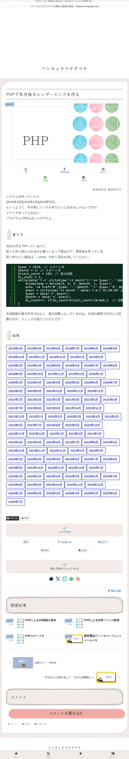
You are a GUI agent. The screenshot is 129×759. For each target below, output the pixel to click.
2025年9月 (34, 484)
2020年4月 (53, 382)
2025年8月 (15, 484)
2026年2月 (34, 493)
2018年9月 (110, 348)
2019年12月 (77, 374)
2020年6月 (91, 382)
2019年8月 (110, 365)
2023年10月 (16, 450)
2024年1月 (77, 450)
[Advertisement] (64, 35)
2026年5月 (91, 493)
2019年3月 (15, 365)
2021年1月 (15, 399)
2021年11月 (94, 408)
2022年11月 (16, 433)
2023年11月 (37, 450)
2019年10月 (35, 374)
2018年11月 (37, 357)
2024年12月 (77, 467)
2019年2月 (96, 357)
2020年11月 (75, 391)
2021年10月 (73, 408)
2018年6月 (53, 348)
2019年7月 (91, 365)
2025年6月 (91, 476)
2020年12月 (95, 391)
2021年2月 (34, 399)
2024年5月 (53, 459)
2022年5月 (112, 416)
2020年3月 (34, 382)
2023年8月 (91, 442)
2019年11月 (56, 374)
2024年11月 (56, 467)
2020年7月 (110, 382)
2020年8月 (15, 391)
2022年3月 (74, 416)
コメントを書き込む (66, 713)
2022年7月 (34, 425)
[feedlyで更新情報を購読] (71, 578)
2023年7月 (72, 442)
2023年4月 (15, 442)
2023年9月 (110, 442)
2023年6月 (53, 442)
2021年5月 (91, 399)
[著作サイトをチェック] (51, 578)
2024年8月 (110, 459)
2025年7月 (110, 476)
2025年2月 (15, 476)
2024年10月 (35, 467)
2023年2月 (76, 433)
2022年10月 (92, 425)
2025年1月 (96, 467)
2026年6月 (110, 493)
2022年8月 (53, 425)
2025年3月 (34, 476)
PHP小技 (14, 518)
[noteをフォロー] (64, 578)
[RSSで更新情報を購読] (78, 578)
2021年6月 (110, 399)
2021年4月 (72, 399)
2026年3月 (53, 493)
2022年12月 (37, 433)
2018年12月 (58, 357)
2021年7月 (15, 408)
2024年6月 (72, 459)
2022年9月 (72, 425)
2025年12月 (95, 484)
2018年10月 (16, 357)
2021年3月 (53, 399)
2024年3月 (15, 459)
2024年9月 (15, 467)
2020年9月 (34, 391)
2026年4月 (72, 493)
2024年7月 (91, 459)
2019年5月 (53, 365)
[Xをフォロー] (57, 578)
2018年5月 (34, 348)
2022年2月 (55, 416)
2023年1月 (57, 433)
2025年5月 (72, 476)
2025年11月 (75, 484)
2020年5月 (72, 382)
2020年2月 (15, 382)
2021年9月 (53, 408)
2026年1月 (15, 493)
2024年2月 (96, 450)
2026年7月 (15, 502)
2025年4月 (53, 476)
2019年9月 (15, 374)
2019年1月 (77, 357)
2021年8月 (34, 408)
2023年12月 (58, 450)
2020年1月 (96, 374)
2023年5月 (34, 442)
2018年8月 (91, 348)
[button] (84, 178)
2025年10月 (54, 484)
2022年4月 (93, 416)
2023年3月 (94, 433)
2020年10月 (54, 391)
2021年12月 (16, 416)
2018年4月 (15, 348)
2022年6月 (15, 425)
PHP (26, 518)
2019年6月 (72, 365)
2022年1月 (36, 416)
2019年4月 (34, 365)
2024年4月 (34, 459)
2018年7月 (72, 348)
